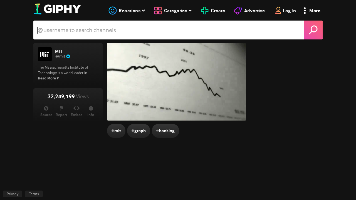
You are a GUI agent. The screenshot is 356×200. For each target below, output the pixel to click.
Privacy (12, 194)
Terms (34, 194)
